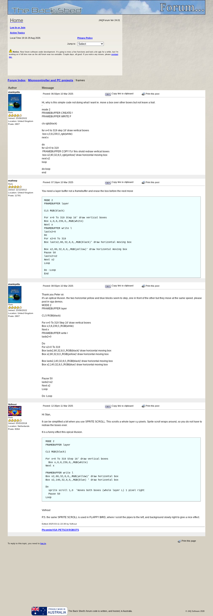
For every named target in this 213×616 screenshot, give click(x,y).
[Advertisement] (164, 45)
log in (43, 543)
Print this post (152, 93)
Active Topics (17, 32)
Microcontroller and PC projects (50, 80)
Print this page (188, 541)
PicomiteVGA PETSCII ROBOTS (60, 530)
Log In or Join (17, 27)
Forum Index (17, 80)
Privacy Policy (85, 38)
